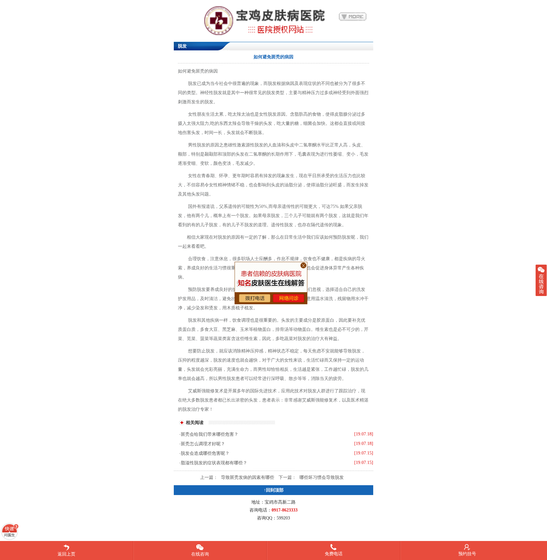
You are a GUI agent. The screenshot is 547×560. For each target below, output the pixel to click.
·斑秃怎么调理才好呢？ (202, 443)
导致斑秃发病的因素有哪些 (247, 477)
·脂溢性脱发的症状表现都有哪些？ (213, 462)
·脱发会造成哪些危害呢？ (204, 453)
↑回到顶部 (274, 489)
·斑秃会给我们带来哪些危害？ (208, 434)
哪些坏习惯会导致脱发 (321, 477)
